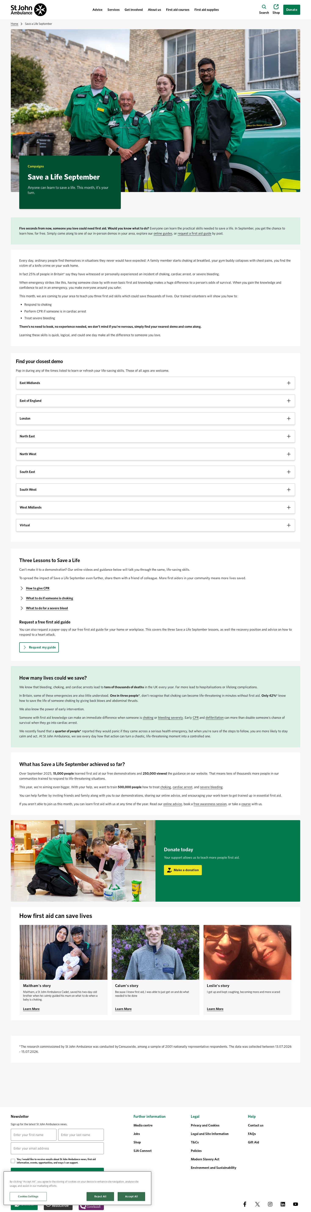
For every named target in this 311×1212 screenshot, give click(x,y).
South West (28, 490)
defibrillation (215, 718)
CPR (196, 718)
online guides (163, 233)
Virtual (25, 525)
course (246, 804)
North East (27, 436)
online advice (172, 804)
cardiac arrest (182, 787)
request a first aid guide (194, 233)
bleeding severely (170, 718)
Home (14, 23)
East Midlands (30, 383)
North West (28, 454)
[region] (77, 1188)
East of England (30, 401)
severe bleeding (211, 787)
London (25, 418)
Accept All (131, 1196)
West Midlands (30, 507)
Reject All (100, 1196)
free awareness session (210, 804)
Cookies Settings (28, 1196)
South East (27, 472)
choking (148, 718)
